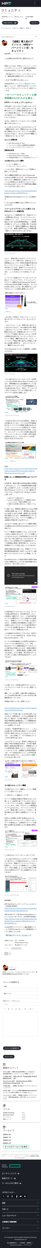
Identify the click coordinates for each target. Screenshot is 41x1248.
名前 (5, 986)
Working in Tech (8, 1115)
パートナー (6, 1228)
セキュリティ (8, 945)
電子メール (7, 993)
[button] (21, 242)
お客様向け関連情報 (9, 1222)
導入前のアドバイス (21, 945)
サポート (5, 1209)
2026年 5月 (7, 1143)
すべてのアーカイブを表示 (16, 1147)
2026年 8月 (7, 1134)
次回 (6, 927)
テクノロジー (16, 948)
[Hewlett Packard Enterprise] (20, 1166)
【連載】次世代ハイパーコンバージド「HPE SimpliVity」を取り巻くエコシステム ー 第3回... (20, 1097)
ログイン (34, 23)
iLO (16, 940)
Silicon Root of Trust (21, 942)
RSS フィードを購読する (36, 37)
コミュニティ (11, 10)
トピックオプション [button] (7, 37)
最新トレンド (7, 1119)
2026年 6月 (7, 1140)
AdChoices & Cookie (16, 1245)
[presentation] (5, 1009)
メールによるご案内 (10, 1183)
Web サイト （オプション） (12, 1001)
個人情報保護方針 (12, 1243)
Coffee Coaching (8, 1112)
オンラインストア (9, 1173)
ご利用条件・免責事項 (25, 1243)
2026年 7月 (7, 1137)
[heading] (9, 940)
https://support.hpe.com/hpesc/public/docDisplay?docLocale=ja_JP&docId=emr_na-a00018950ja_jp (20, 921)
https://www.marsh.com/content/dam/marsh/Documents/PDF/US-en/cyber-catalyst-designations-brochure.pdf (21, 471)
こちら (26, 80)
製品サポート (7, 1178)
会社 (3, 1203)
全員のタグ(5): (8, 940)
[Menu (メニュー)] (38, 3)
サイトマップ (27, 1245)
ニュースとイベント (9, 1215)
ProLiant (21, 940)
